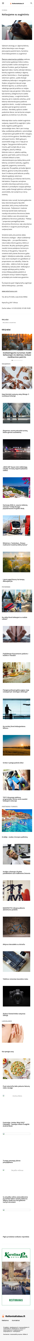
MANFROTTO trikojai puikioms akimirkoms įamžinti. (14, 909)
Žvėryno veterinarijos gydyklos (13, 59)
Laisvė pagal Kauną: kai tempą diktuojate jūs (13, 580)
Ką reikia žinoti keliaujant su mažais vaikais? (14, 618)
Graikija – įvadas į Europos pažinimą (15, 837)
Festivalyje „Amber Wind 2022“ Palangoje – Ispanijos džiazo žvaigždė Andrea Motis (16, 1124)
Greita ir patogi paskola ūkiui (13, 763)
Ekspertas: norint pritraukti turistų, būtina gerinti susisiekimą (15, 431)
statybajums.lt (14, 1327)
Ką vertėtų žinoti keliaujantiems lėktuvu (14, 727)
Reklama (5, 1320)
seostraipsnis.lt (7, 1330)
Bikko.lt (25, 1334)
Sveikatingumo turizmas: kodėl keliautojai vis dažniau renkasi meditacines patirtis (17, 354)
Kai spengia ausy (8, 1052)
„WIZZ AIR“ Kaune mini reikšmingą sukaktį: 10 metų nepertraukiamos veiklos (15, 468)
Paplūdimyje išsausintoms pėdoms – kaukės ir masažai (16, 654)
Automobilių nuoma (16, 1334)
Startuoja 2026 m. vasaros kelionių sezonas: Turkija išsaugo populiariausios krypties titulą (15, 506)
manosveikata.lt (24, 1327)
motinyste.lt (16, 1331)
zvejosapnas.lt (7, 1331)
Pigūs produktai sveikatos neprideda (16, 1237)
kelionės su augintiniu (9, 322)
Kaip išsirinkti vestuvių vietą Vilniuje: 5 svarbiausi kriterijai (15, 395)
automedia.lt (7, 1328)
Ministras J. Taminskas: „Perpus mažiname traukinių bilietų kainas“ (15, 544)
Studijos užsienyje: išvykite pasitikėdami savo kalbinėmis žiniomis (16, 872)
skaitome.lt (15, 1328)
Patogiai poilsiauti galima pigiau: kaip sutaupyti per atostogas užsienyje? (16, 691)
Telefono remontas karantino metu (15, 979)
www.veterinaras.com (9, 291)
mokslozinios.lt (17, 1330)
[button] (12, 360)
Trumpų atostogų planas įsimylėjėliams (11, 1161)
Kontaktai (16, 1320)
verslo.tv (22, 1328)
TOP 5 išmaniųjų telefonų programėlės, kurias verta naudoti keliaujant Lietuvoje (15, 799)
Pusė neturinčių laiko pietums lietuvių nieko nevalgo (16, 1087)
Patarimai (4, 10)
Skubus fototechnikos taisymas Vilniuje (14, 1014)
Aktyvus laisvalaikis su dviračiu (14, 944)
